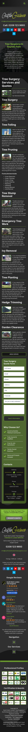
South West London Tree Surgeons (13, 583)
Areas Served (14, 354)
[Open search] (24, 3)
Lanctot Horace (10, 596)
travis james (10, 616)
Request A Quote (14, 518)
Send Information (14, 418)
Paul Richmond (10, 602)
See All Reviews (14, 625)
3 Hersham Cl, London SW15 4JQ (14, 537)
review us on (11, 592)
